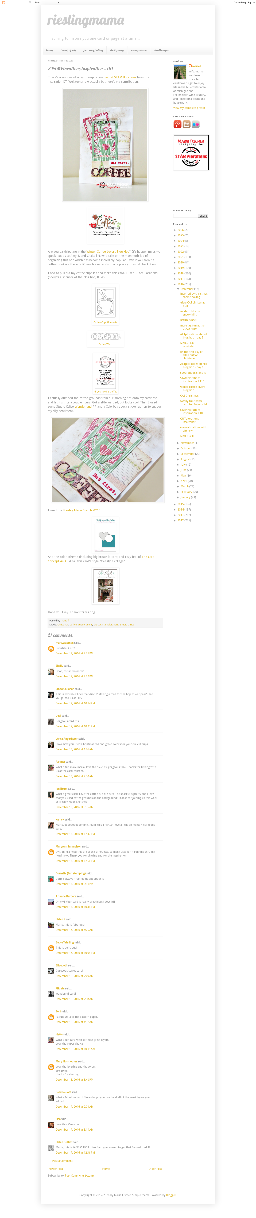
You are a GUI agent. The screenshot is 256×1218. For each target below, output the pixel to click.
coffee (73, 624)
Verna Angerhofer (67, 738)
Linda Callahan (65, 689)
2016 (180, 284)
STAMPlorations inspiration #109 (192, 411)
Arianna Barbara (66, 896)
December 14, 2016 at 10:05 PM (75, 953)
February (187, 491)
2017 (180, 279)
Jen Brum (61, 788)
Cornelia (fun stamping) (71, 873)
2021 (180, 257)
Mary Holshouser (66, 1061)
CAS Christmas (189, 395)
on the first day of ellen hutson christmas (191, 355)
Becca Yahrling (65, 942)
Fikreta (60, 988)
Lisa (58, 1119)
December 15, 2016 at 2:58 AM (75, 999)
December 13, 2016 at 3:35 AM (75, 807)
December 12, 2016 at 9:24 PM (74, 676)
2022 (180, 251)
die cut (97, 624)
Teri (58, 1011)
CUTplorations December (189, 420)
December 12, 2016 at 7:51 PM (74, 653)
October (186, 448)
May (184, 475)
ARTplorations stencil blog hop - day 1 (193, 365)
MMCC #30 (187, 436)
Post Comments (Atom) (79, 1175)
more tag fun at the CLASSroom (192, 327)
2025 (180, 235)
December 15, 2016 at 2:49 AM (75, 976)
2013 (180, 515)
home (49, 50)
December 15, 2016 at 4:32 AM (75, 1022)
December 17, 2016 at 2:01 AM (75, 1106)
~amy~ (60, 819)
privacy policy (93, 50)
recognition (139, 50)
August (186, 459)
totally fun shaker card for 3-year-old (193, 402)
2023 (180, 246)
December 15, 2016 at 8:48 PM (74, 1079)
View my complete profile (189, 108)
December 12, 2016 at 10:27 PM (75, 726)
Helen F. (60, 919)
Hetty (59, 1034)
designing (117, 50)
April (184, 481)
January (186, 497)
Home (106, 1168)
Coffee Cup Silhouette (105, 322)
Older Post (155, 1168)
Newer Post (56, 1168)
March (185, 486)
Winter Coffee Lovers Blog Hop (108, 251)
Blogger (171, 1195)
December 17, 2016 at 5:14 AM (75, 1129)
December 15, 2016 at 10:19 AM (75, 1049)
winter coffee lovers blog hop (192, 388)
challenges (161, 50)
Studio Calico (127, 624)
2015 (180, 504)
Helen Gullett (64, 1142)
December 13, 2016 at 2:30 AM (75, 776)
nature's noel (188, 320)
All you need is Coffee (105, 391)
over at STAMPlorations (120, 77)
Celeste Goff (63, 1092)
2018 (180, 273)
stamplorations (110, 624)
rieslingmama (86, 19)
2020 (180, 262)
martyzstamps (64, 642)
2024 (180, 240)
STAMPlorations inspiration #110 (192, 379)
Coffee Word (105, 344)
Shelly (59, 665)
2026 (180, 230)
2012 (180, 520)
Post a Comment (62, 1160)
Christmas (62, 624)
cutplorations (85, 624)
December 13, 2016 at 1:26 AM (75, 749)
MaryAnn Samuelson (68, 846)
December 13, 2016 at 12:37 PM (75, 834)
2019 (180, 268)
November (188, 443)
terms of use (68, 50)
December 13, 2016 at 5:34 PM (74, 884)
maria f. (197, 66)
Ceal (58, 715)
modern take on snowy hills (190, 313)
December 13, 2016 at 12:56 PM (75, 861)
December (187, 289)
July (183, 464)
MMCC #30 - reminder (188, 344)
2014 (180, 509)
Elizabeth (61, 965)
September (188, 454)
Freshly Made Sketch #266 (81, 510)
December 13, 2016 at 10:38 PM (75, 907)
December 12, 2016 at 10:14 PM (75, 703)
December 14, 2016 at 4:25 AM (75, 930)
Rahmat (60, 761)
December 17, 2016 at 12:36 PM (75, 1152)
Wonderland (83, 406)
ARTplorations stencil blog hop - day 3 (193, 336)
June (184, 470)
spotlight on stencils (193, 372)
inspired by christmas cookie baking (194, 295)
